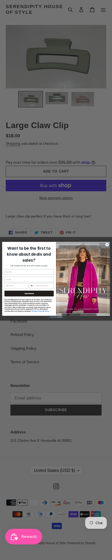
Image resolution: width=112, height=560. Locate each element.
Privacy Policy (37, 311)
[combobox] (32, 285)
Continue (29, 293)
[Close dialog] (107, 244)
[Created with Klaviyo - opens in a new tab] (56, 317)
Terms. (46, 311)
